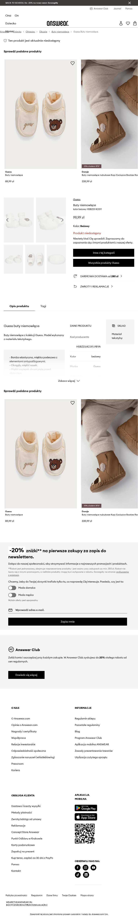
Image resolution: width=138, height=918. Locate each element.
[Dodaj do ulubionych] (72, 63)
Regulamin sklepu (85, 718)
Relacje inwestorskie (23, 744)
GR (17, 905)
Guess (76, 199)
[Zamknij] (129, 3)
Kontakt (16, 870)
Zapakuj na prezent (22, 851)
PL (28, 905)
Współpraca (18, 737)
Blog (77, 731)
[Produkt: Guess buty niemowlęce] (40, 114)
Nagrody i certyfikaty (24, 731)
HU (23, 905)
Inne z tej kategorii (103, 252)
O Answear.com (20, 718)
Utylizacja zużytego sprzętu (91, 757)
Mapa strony (87, 895)
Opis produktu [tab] (19, 306)
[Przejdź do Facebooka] (77, 868)
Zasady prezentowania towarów (94, 750)
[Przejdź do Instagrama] (85, 868)
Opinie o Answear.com (24, 725)
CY (10, 905)
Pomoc (15, 864)
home (9, 31)
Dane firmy (52, 895)
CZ (13, 905)
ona (8, 15)
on (17, 15)
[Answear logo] (57, 23)
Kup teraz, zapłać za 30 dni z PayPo (32, 858)
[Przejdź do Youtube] (93, 868)
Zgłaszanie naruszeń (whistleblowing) (33, 757)
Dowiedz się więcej (26, 675)
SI (33, 905)
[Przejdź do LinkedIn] (86, 875)
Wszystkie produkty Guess (103, 262)
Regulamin (36, 895)
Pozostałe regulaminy (87, 725)
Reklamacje (18, 825)
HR (20, 905)
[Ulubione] (128, 23)
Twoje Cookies (69, 895)
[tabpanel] (69, 347)
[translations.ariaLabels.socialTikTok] (78, 875)
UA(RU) (43, 905)
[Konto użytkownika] (121, 23)
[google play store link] (86, 808)
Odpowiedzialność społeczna (28, 750)
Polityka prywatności (16, 895)
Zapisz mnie (68, 621)
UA (38, 905)
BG (7, 905)
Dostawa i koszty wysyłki (26, 806)
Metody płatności (21, 812)
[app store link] (86, 816)
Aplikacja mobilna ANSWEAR (92, 744)
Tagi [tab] (43, 306)
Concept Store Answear (25, 832)
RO (30, 905)
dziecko (10, 23)
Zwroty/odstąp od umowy (26, 819)
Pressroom (17, 763)
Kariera (15, 770)
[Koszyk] (135, 23)
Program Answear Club (88, 737)
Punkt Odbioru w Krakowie (26, 838)
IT (26, 905)
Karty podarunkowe (23, 845)
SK (35, 905)
